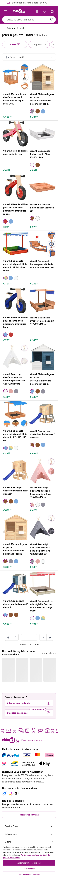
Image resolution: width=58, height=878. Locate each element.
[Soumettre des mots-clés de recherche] (52, 19)
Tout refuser (29, 869)
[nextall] (50, 637)
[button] (29, 826)
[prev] (15, 637)
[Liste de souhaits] (44, 11)
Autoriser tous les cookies (29, 863)
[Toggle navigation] (5, 11)
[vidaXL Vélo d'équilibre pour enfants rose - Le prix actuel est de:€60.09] (15, 134)
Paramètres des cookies (29, 874)
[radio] (32, 111)
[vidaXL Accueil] (19, 11)
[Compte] (36, 11)
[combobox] (29, 19)
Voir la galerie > (49, 653)
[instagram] (10, 793)
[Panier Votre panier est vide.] (52, 11)
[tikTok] (16, 793)
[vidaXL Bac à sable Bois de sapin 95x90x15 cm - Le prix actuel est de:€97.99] (42, 187)
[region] (29, 860)
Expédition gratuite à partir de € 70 (29, 2)
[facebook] (4, 793)
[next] (43, 637)
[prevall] (8, 637)
